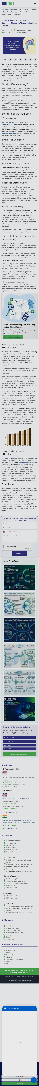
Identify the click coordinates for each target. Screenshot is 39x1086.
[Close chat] (34, 1080)
